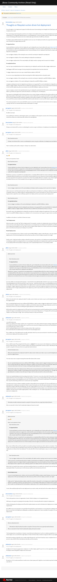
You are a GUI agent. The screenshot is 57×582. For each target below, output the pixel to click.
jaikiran (7, 151)
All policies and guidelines (47, 580)
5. (6, 249)
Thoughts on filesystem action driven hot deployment (28, 25)
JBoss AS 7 (8, 10)
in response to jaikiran (22, 247)
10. (6, 412)
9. (6, 398)
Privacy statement (32, 580)
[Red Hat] (7, 580)
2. (6, 124)
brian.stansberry (9, 22)
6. (6, 296)
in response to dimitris (24, 317)
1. (6, 110)
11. (6, 495)
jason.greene (8, 108)
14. (6, 557)
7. (6, 319)
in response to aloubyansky (27, 493)
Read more (18, 13)
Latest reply (10, 17)
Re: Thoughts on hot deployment (14, 110)
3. (6, 134)
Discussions (23, 10)
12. (6, 519)
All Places (3, 10)
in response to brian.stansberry (27, 108)
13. (6, 546)
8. (6, 341)
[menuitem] (4, 7)
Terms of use (38, 580)
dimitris (7, 294)
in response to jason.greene (27, 122)
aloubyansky (8, 317)
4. (6, 153)
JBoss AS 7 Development (15, 10)
